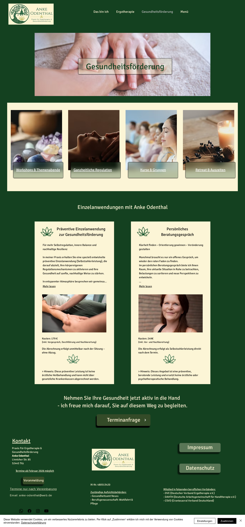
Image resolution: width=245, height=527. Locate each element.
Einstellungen (204, 521)
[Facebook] (29, 511)
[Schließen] (241, 521)
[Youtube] (46, 511)
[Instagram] (38, 511)
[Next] (145, 420)
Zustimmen (227, 521)
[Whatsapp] (21, 511)
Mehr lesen (49, 286)
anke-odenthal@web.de (35, 495)
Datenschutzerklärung (33, 522)
